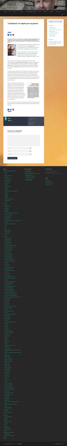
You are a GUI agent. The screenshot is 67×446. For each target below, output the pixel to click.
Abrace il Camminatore (9, 175)
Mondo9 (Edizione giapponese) (10, 314)
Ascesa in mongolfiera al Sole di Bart (11, 191)
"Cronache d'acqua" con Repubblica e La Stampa (53, 32)
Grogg (6, 234)
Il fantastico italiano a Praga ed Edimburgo (52, 35)
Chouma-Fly (7, 205)
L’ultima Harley (7, 273)
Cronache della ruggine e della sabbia (11, 212)
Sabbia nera (7, 340)
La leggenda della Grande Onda (10, 286)
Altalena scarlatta (8, 186)
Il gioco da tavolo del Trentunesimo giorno (52, 28)
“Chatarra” (19, 49)
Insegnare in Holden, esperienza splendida (55, 29)
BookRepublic (20, 47)
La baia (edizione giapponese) (10, 281)
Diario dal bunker (7, 217)
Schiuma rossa (7, 346)
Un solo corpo (7, 390)
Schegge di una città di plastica (10, 345)
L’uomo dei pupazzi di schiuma (10, 276)
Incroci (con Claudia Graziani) (10, 259)
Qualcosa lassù (7, 329)
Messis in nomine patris (9, 307)
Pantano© (6, 323)
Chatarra (6, 202)
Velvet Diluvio (7, 397)
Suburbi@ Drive (7, 370)
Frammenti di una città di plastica (10, 223)
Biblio (39, 11)
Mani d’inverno (7, 300)
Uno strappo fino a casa (9, 392)
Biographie (6, 415)
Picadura (6, 328)
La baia (6, 279)
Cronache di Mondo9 (8, 214)
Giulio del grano (7, 233)
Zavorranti (6, 410)
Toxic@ (6, 381)
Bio (10, 11)
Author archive (9, 120)
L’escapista (7, 272)
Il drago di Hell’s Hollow (9, 247)
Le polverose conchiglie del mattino (11, 293)
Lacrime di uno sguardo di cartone (10, 292)
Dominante (6, 222)
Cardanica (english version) (9, 198)
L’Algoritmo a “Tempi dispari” (9, 432)
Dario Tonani (8, 443)
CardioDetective (7, 200)
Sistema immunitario (8, 358)
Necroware (6, 320)
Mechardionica (7, 304)
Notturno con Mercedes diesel (10, 321)
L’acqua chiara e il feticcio (9, 267)
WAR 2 (6, 405)
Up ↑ (63, 443)
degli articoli (49, 181)
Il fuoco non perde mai (8, 248)
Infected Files (7, 264)
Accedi (47, 180)
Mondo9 (21, 11)
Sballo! (6, 343)
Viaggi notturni (7, 398)
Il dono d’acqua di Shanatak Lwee (10, 245)
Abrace (6, 172)
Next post (31, 124)
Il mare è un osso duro (8, 253)
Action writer (7, 183)
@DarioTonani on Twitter (11, 120)
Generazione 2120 (8, 231)
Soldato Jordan (7, 362)
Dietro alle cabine (8, 219)
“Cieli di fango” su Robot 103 (30, 177)
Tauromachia (7, 375)
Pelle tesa (6, 326)
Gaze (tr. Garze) (7, 230)
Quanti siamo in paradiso (9, 331)
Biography (5, 419)
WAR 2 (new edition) (8, 407)
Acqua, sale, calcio (8, 178)
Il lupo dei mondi (7, 251)
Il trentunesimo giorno (31, 11)
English (51, 11)
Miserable (6, 309)
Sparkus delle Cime (8, 367)
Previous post (32, 122)
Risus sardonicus (8, 335)
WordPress (19, 443)
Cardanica (6, 194)
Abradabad (6, 177)
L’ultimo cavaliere (8, 275)
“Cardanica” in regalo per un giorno (22, 23)
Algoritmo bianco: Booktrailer (10, 435)
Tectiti (6, 378)
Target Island (7, 373)
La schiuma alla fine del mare (10, 290)
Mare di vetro (7, 301)
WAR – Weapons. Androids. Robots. (11, 404)
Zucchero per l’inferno (8, 412)
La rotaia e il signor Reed (9, 289)
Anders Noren (58, 443)
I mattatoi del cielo (8, 237)
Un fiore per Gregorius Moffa (10, 387)
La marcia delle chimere (9, 287)
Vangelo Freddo (7, 395)
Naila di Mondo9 (7, 317)
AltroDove (6, 188)
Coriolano (6, 211)
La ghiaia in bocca (8, 284)
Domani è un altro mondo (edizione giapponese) (13, 220)
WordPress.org (48, 184)
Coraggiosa (7, 208)
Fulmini (6, 225)
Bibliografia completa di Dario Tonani (10, 170)
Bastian (6, 192)
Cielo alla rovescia (8, 206)
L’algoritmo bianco (7, 433)
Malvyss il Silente (8, 298)
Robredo (6, 337)
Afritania (6, 184)
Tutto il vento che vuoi (8, 386)
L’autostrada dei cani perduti (9, 270)
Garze (6, 226)
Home (6, 11)
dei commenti (49, 183)
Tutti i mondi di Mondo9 (9, 383)
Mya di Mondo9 (7, 315)
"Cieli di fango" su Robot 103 (53, 33)
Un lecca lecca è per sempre (9, 389)
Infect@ (15, 11)
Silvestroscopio (7, 355)
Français (58, 11)
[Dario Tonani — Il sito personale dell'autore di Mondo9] (11, 7)
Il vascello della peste (8, 258)
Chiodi (6, 203)
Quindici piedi (7, 334)
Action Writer (7, 181)
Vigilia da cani (7, 400)
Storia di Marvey (7, 369)
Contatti (45, 11)
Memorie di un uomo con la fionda (10, 306)
